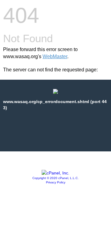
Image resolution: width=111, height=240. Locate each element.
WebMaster (55, 56)
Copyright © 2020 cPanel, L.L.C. (55, 178)
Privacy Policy (55, 182)
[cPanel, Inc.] (55, 172)
